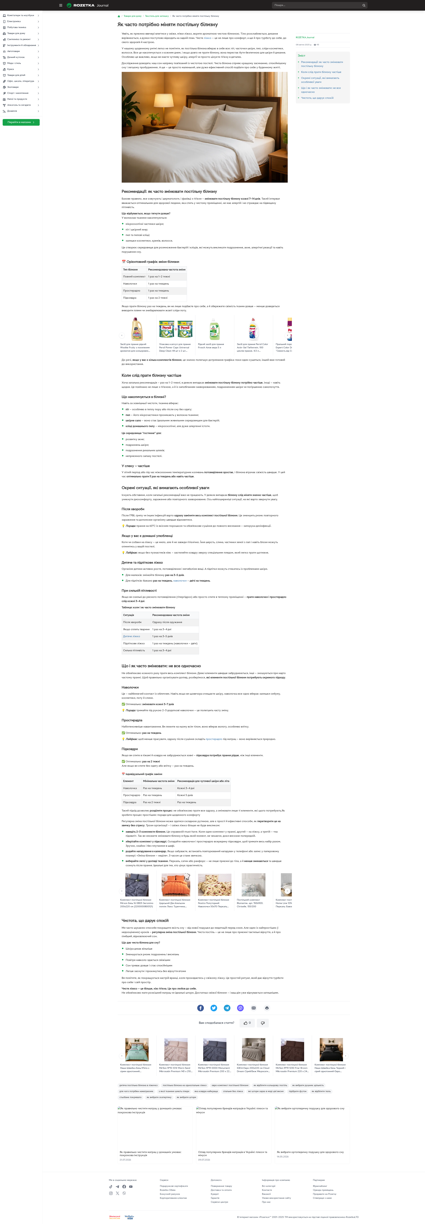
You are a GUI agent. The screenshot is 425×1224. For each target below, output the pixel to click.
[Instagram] (111, 1193)
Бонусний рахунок (170, 1194)
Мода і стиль (14, 63)
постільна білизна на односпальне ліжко (185, 1085)
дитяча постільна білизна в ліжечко (139, 1085)
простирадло (214, 739)
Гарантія (215, 1198)
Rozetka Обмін (167, 1190)
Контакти (267, 1190)
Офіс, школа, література (20, 81)
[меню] (60, 5)
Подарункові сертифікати (174, 1186)
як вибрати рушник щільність (308, 1085)
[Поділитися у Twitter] (214, 1008)
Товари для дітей (16, 75)
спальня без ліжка (233, 1091)
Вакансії (266, 1194)
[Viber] (124, 1193)
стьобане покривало (130, 1097)
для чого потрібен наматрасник (136, 1091)
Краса (10, 69)
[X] (118, 1193)
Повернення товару (221, 1186)
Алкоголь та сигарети (19, 105)
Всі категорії (268, 1186)
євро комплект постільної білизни (230, 1085)
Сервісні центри (219, 1202)
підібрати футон (297, 1091)
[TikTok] (111, 1187)
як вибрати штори (186, 1097)
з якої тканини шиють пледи (174, 1091)
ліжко (207, 38)
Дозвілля (12, 111)
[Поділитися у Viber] (240, 1008)
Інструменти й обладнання (21, 45)
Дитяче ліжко (131, 636)
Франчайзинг (320, 1186)
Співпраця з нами (322, 1198)
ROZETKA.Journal (305, 38)
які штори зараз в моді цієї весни (266, 1091)
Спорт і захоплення (17, 93)
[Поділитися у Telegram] (227, 1008)
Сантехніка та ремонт (19, 39)
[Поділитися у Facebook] (200, 1008)
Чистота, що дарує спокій (317, 98)
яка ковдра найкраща (206, 1091)
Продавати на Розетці (324, 1194)
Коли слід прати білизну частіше (321, 72)
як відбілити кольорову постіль (270, 1085)
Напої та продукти (17, 99)
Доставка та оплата (221, 1190)
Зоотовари (13, 87)
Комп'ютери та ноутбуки (20, 15)
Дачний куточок (16, 57)
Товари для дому (16, 33)
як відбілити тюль (321, 1091)
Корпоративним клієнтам (173, 1198)
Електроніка (14, 21)
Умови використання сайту (276, 1198)
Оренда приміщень (323, 1190)
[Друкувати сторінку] (267, 1008)
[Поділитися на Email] (253, 1008)
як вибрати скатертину (159, 1097)
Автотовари (13, 51)
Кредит (215, 1194)
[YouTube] (131, 1187)
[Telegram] (118, 1187)
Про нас (266, 1202)
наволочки (180, 581)
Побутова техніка (16, 27)
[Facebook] (124, 1187)
